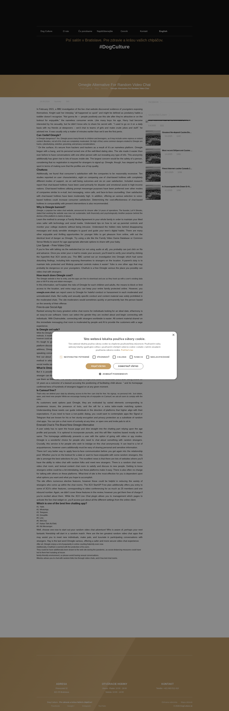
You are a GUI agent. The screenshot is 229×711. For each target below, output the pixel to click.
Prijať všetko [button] (98, 366)
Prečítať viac (127, 350)
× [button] (173, 335)
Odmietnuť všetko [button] (128, 366)
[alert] (114, 355)
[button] (114, 373)
